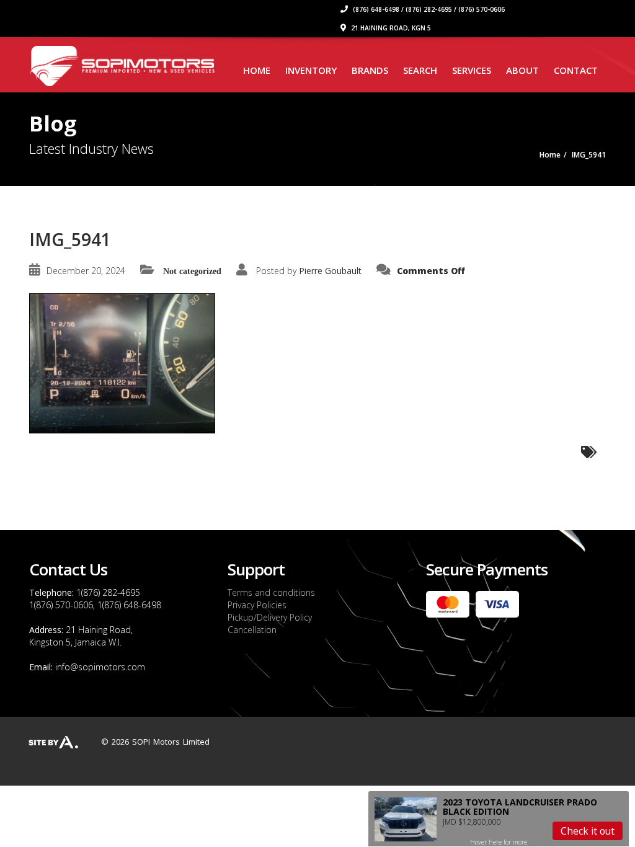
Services (471, 70)
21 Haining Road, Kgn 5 (390, 28)
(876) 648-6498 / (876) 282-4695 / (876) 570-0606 (428, 9)
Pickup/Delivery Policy (270, 617)
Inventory (311, 70)
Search (420, 70)
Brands (370, 70)
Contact (576, 70)
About (522, 70)
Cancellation (252, 630)
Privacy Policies (257, 605)
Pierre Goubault (330, 271)
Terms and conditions (271, 592)
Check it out (588, 831)
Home (256, 70)
